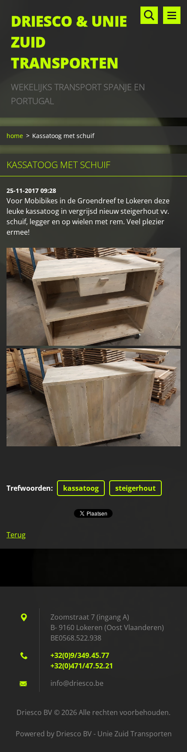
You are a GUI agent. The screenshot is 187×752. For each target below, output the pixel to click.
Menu (171, 15)
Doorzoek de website (149, 15)
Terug (16, 535)
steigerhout (135, 488)
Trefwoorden (29, 488)
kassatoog (81, 488)
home (15, 136)
